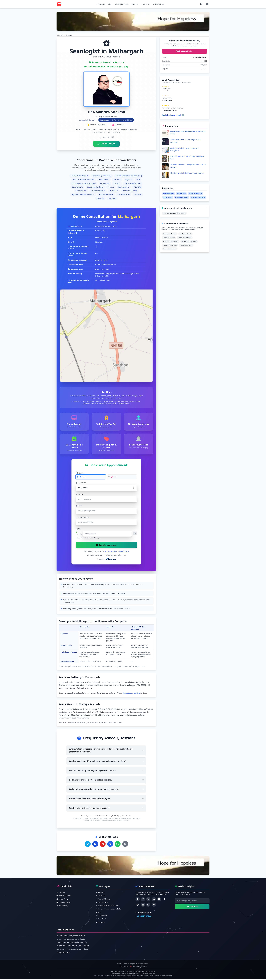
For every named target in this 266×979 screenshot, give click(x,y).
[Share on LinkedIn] (110, 844)
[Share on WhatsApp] (118, 844)
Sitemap (62, 892)
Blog (109, 4)
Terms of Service (110, 551)
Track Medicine (158, 4)
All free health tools (63, 952)
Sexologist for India (104, 899)
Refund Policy (63, 906)
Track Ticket (102, 919)
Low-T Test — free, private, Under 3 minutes (72, 942)
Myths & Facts (181, 193)
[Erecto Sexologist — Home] (59, 4)
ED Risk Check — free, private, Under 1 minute (73, 946)
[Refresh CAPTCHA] (135, 533)
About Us (135, 4)
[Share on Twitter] (88, 844)
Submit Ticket (102, 916)
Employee (101, 922)
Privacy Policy (124, 551)
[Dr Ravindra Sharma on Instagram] (112, 137)
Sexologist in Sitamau (186, 245)
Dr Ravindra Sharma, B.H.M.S (107, 816)
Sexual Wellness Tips (195, 193)
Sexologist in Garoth (169, 237)
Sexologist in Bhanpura (169, 234)
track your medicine (131, 693)
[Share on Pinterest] (103, 844)
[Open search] (201, 4)
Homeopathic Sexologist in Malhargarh (174, 213)
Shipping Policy (64, 902)
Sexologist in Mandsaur (184, 237)
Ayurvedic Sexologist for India (108, 906)
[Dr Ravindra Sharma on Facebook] (100, 137)
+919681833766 (108, 143)
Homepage (101, 4)
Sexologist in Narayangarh (170, 241)
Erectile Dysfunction (181, 197)
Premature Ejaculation (198, 197)
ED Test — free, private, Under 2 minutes (71, 936)
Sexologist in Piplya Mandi (189, 241)
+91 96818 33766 (143, 916)
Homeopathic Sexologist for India (109, 909)
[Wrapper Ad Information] (133, 865)
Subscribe (194, 907)
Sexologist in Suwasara (169, 249)
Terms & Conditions (65, 896)
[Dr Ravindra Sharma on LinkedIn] (104, 137)
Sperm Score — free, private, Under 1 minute (72, 949)
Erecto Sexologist (140, 966)
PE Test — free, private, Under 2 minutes (71, 939)
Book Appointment (121, 4)
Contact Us (145, 4)
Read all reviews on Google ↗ (173, 115)
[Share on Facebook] (95, 844)
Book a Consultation (184, 51)
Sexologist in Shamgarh (170, 245)
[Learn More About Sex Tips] (133, 21)
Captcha (78, 529)
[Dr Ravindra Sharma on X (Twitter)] (108, 137)
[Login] (207, 4)
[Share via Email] (125, 844)
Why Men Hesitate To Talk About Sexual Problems (187, 173)
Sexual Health (167, 197)
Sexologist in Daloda (185, 234)
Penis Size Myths (168, 193)
